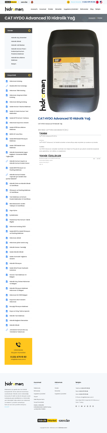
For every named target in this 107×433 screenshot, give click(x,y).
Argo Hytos (13, 210)
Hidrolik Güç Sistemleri (18, 38)
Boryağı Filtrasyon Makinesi (19, 306)
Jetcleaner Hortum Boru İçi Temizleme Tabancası (19, 331)
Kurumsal (43, 9)
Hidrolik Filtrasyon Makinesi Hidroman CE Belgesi (19, 289)
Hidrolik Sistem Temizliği (18, 247)
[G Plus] (87, 406)
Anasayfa (34, 9)
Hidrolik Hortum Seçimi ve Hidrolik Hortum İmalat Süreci (19, 162)
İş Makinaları (14, 215)
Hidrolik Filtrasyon (16, 263)
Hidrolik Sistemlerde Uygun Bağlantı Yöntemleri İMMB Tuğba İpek (17, 154)
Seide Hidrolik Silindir (16, 252)
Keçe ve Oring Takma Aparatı (19, 311)
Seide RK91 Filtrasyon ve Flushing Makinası (17, 169)
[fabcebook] (76, 406)
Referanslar (84, 9)
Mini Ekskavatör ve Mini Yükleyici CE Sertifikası (17, 205)
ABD (94, 159)
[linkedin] (90, 406)
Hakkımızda (37, 388)
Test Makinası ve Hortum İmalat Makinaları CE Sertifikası (20, 198)
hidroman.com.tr (63, 428)
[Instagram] (78, 406)
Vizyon (36, 397)
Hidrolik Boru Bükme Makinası (18, 59)
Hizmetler (58, 9)
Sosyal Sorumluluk (39, 402)
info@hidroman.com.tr (18, 359)
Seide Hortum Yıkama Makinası (20, 107)
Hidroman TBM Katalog (17, 91)
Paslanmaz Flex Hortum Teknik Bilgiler (20, 221)
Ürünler (50, 9)
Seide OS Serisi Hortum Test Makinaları (19, 112)
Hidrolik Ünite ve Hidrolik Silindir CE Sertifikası (20, 184)
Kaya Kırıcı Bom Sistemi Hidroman (17, 301)
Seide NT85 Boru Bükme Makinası (17, 128)
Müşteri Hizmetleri (83, 2)
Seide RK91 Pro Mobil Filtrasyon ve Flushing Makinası (20, 232)
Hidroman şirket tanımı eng (19, 243)
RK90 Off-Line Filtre (16, 134)
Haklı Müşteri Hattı (39, 399)
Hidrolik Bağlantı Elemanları (19, 320)
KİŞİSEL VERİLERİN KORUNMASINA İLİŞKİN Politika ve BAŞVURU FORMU (42, 407)
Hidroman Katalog (16, 81)
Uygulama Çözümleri (71, 9)
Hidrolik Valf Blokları (18, 45)
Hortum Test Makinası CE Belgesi (18, 276)
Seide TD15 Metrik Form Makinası (17, 147)
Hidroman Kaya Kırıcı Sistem (19, 123)
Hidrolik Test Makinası (17, 316)
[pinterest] (93, 406)
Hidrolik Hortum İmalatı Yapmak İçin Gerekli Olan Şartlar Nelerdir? (16, 177)
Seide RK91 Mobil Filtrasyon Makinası (19, 140)
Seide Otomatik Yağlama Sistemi (18, 258)
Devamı (7, 407)
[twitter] (84, 406)
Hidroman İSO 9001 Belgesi (18, 295)
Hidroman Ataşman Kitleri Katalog (18, 96)
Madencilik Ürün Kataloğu (18, 86)
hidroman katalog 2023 (18, 227)
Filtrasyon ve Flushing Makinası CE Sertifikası (20, 191)
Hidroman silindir (15, 238)
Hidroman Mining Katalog (18, 102)
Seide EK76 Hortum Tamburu (19, 118)
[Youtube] (82, 406)
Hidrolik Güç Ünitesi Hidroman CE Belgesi (20, 283)
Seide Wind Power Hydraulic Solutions (19, 269)
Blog (91, 9)
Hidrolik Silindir (16, 41)
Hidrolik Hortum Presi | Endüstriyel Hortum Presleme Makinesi (18, 51)
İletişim (97, 9)
